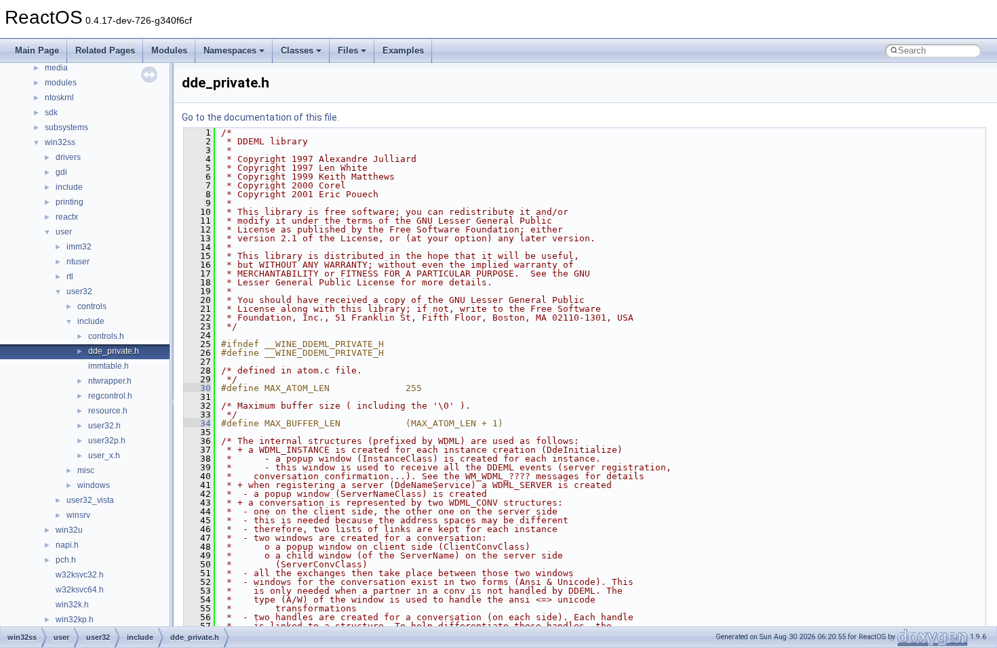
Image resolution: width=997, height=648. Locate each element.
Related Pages (105, 50)
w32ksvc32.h (80, 575)
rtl (69, 276)
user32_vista (90, 500)
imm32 (79, 246)
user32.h (104, 425)
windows (93, 485)
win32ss (60, 142)
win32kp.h (75, 619)
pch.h (66, 560)
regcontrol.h (110, 396)
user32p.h (106, 440)
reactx (67, 217)
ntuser (78, 261)
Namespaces (229, 50)
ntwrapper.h (110, 381)
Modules (169, 50)
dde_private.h (113, 351)
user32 (79, 291)
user (64, 232)
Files (348, 50)
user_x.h (104, 455)
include (69, 187)
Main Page (37, 50)
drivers (68, 157)
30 (197, 388)
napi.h (67, 545)
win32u (69, 530)
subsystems (66, 127)
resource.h (108, 411)
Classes (297, 50)
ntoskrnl (59, 97)
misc (85, 470)
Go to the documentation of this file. (260, 117)
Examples (403, 50)
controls (91, 306)
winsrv (78, 515)
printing (69, 202)
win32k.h (72, 604)
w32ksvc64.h (80, 589)
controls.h (106, 336)
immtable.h (108, 366)
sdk (51, 112)
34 (197, 423)
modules (61, 82)
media (56, 68)
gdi (61, 172)
